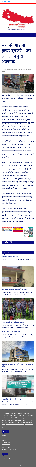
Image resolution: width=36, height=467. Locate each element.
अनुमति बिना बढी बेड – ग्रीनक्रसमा (11, 399)
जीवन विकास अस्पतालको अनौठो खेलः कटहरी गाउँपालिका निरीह (18, 365)
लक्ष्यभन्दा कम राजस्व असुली (10, 257)
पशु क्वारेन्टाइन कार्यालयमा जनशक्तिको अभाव (14, 289)
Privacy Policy (17, 465)
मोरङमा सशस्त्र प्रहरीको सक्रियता (11, 332)
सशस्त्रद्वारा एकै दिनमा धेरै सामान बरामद (13, 322)
